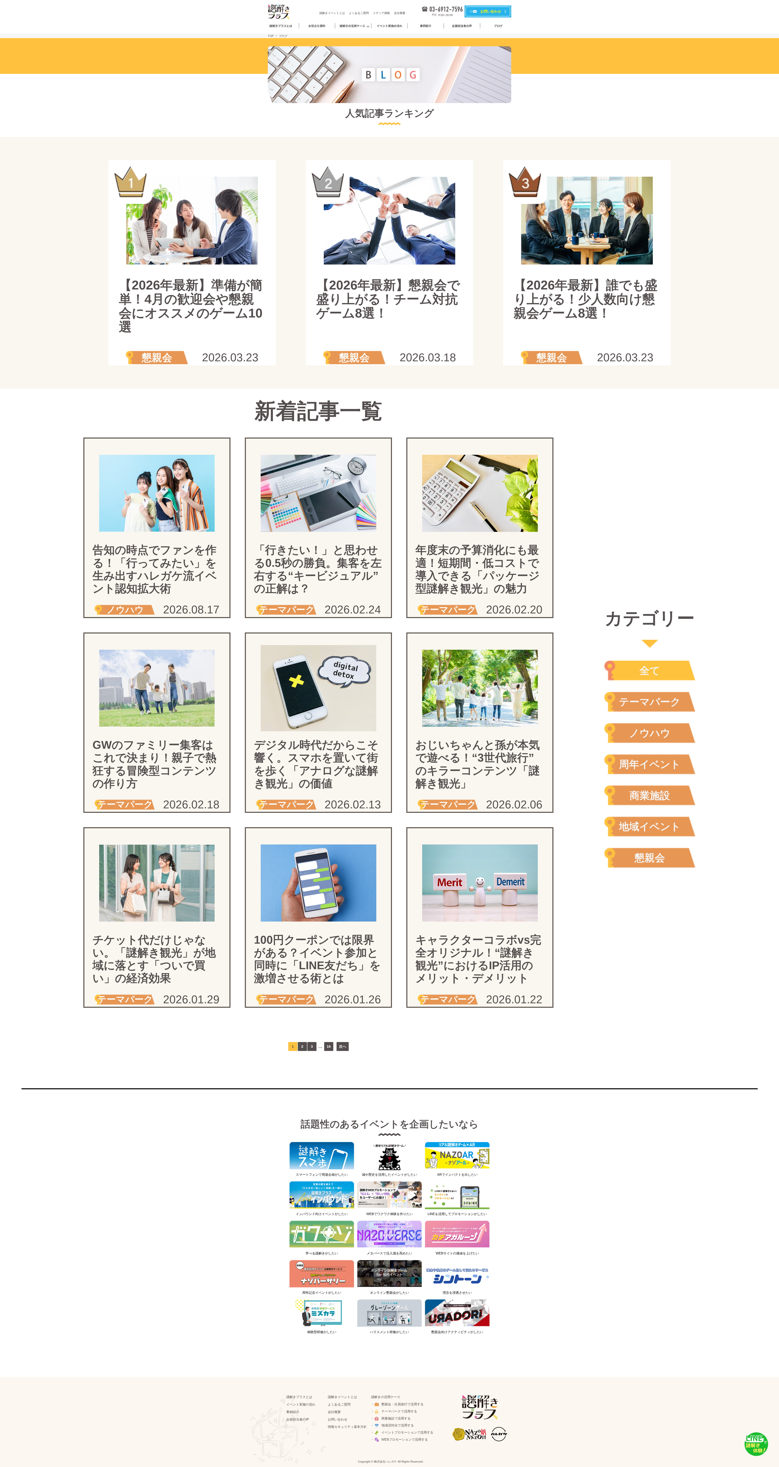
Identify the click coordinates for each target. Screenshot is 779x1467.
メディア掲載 (381, 13)
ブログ (498, 26)
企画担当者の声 (462, 26)
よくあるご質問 (359, 13)
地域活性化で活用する (397, 1425)
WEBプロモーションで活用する (404, 1439)
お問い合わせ (337, 1419)
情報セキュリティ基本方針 (347, 1426)
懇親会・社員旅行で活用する (402, 1404)
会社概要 (399, 13)
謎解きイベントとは (332, 13)
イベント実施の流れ (389, 26)
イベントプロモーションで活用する (407, 1432)
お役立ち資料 (316, 26)
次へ (342, 1046)
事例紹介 (425, 26)
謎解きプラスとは (280, 26)
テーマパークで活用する (399, 1411)
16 (329, 1046)
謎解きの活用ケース (352, 26)
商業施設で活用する (396, 1418)
